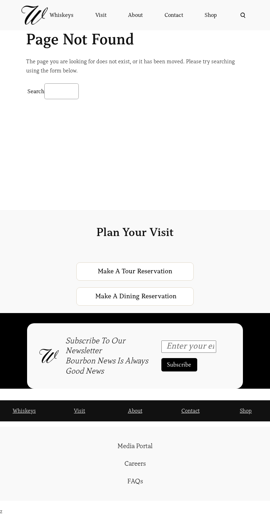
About (135, 410)
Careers (135, 463)
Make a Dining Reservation (135, 296)
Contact (190, 410)
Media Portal (135, 446)
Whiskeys (24, 410)
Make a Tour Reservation (135, 271)
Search (35, 91)
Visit (79, 410)
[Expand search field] (242, 15)
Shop (246, 410)
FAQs (135, 481)
